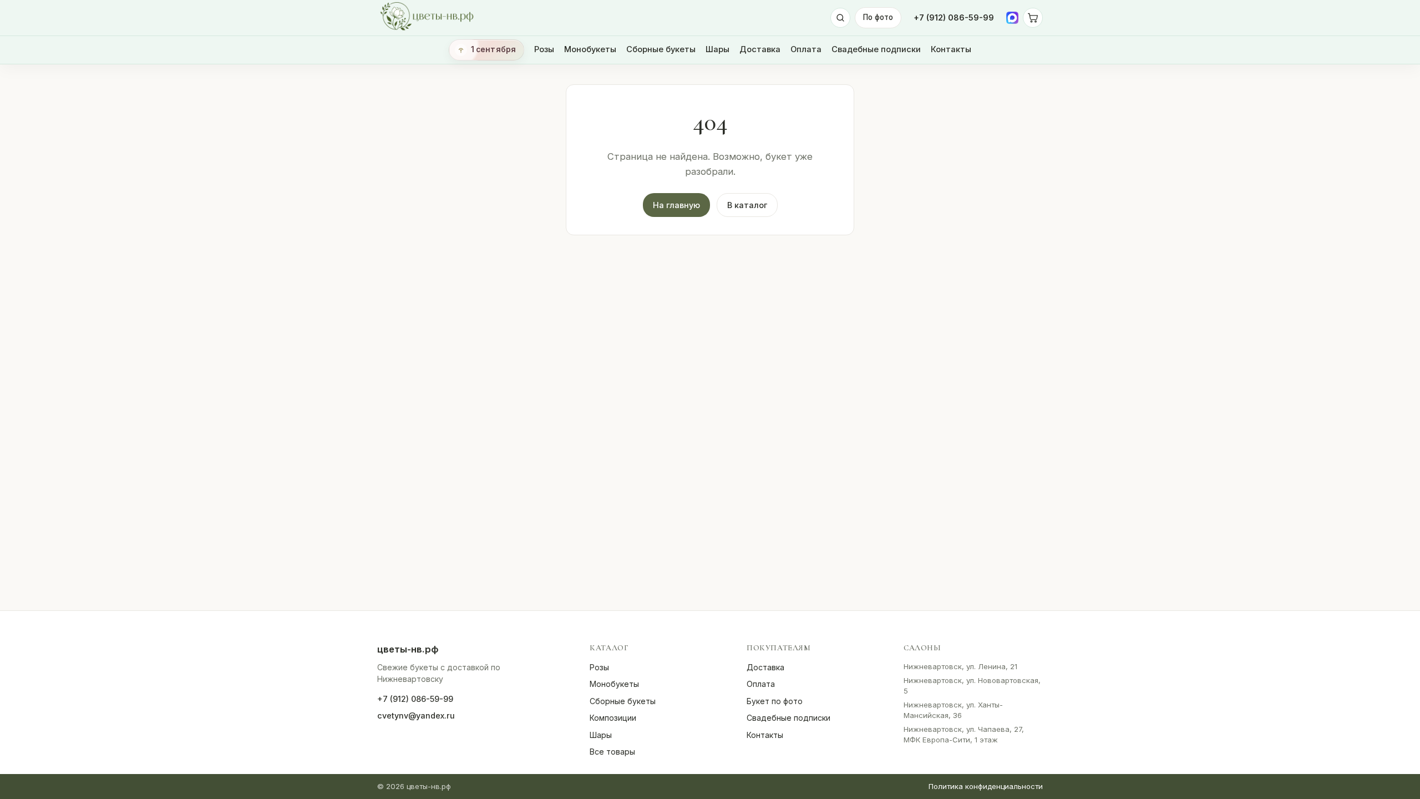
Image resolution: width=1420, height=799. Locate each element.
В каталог (747, 205)
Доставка (759, 49)
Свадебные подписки (876, 49)
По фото (878, 17)
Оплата (805, 49)
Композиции (613, 717)
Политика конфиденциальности (986, 786)
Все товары (612, 751)
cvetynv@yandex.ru (416, 715)
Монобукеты (590, 49)
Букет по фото (775, 701)
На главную (676, 205)
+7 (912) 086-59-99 (954, 17)
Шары (717, 49)
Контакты (951, 49)
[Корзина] (1033, 18)
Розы (544, 49)
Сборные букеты (661, 49)
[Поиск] (840, 18)
